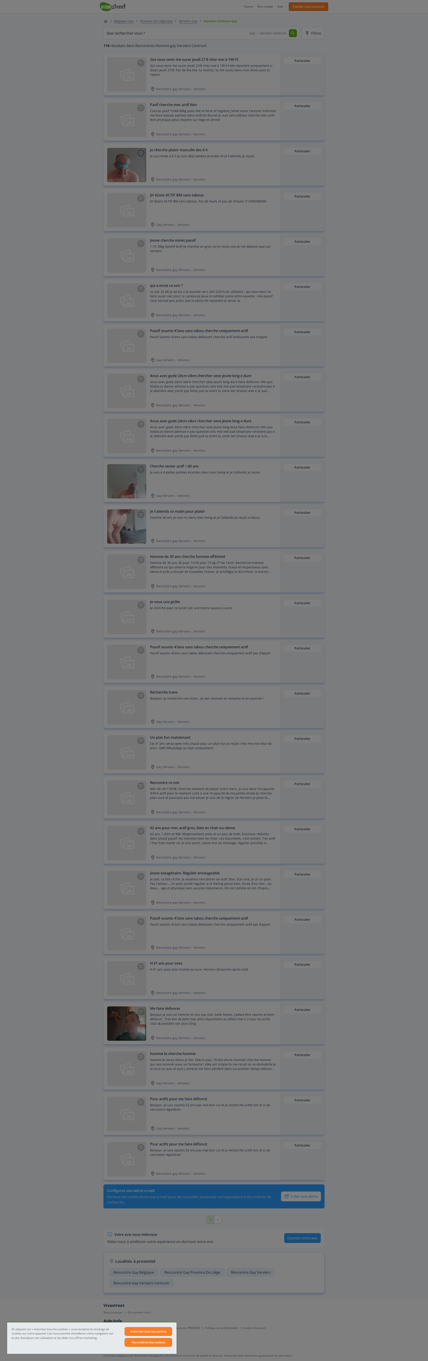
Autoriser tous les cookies (148, 1331)
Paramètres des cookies (148, 1342)
